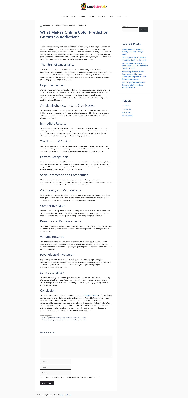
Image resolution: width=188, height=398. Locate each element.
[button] (125, 16)
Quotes (82, 16)
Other (119, 16)
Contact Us (126, 109)
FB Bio (74, 16)
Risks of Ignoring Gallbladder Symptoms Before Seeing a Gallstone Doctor (133, 84)
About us (125, 105)
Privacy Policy (127, 115)
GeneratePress (65, 395)
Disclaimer (126, 112)
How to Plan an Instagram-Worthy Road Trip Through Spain (132, 51)
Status (111, 16)
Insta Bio (65, 16)
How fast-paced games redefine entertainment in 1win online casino (64, 320)
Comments (101, 16)
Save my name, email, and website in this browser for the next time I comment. (72, 377)
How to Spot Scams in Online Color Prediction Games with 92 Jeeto (64, 318)
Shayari (91, 16)
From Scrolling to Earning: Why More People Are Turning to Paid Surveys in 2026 (135, 65)
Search (125, 26)
